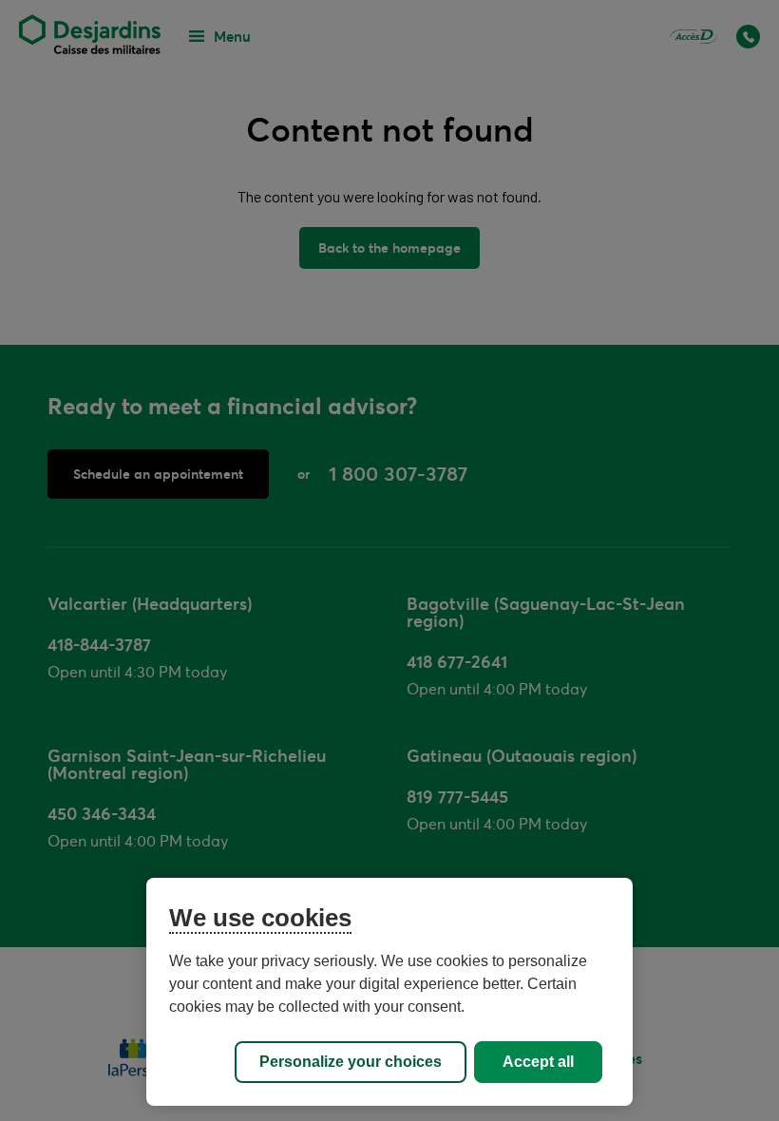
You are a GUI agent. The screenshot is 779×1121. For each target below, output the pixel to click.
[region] (389, 992)
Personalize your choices (350, 1062)
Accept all (538, 1062)
